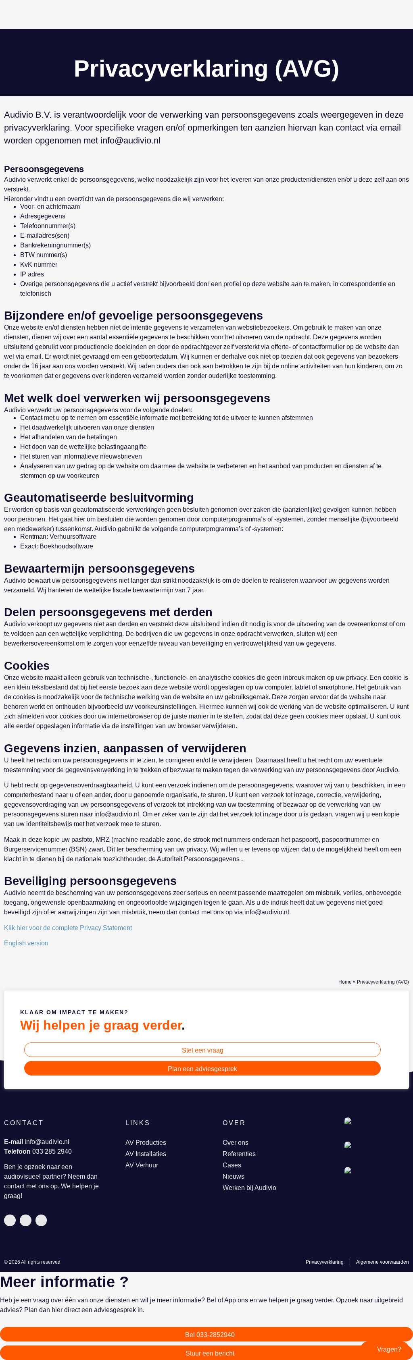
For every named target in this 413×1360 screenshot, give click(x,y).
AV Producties (145, 1142)
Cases (232, 1165)
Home (345, 982)
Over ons (235, 1142)
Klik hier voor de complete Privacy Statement (68, 927)
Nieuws (233, 1176)
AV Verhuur (141, 1165)
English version (26, 943)
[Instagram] (41, 1220)
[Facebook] (25, 1220)
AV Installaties (145, 1153)
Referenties (239, 1153)
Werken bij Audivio (249, 1187)
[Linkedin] (10, 1220)
